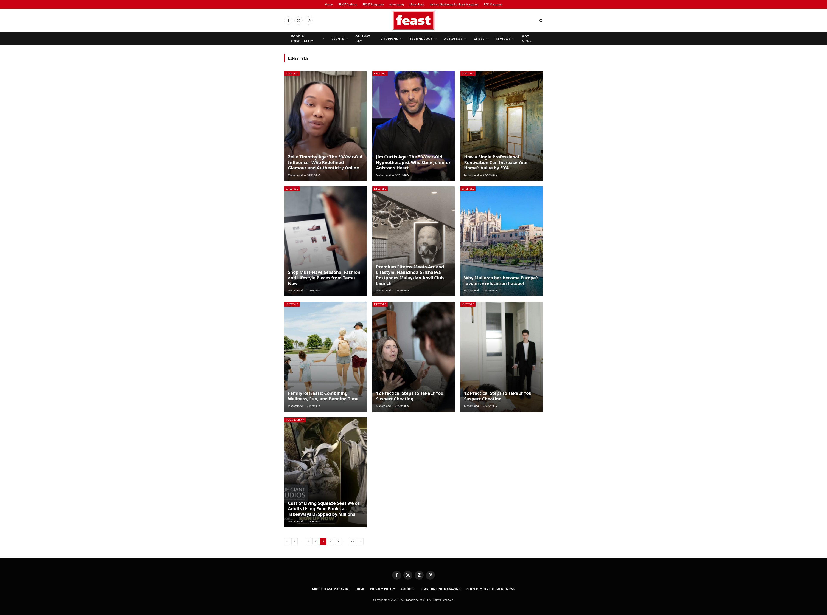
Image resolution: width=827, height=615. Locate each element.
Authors (408, 589)
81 (352, 541)
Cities (479, 39)
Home (329, 4)
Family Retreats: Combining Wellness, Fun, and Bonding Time (323, 395)
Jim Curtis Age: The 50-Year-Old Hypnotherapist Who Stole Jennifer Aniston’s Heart (413, 162)
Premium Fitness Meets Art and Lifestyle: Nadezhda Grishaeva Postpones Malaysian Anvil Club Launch (410, 275)
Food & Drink (295, 419)
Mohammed (295, 175)
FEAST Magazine (373, 4)
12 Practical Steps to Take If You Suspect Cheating (409, 395)
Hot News (527, 38)
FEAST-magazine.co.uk (412, 600)
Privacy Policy (382, 589)
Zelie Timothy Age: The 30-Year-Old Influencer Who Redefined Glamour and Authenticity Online (325, 162)
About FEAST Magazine (331, 589)
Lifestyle (292, 73)
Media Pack (416, 4)
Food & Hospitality (302, 38)
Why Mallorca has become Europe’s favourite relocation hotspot (501, 280)
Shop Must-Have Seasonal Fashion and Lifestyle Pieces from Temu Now (324, 278)
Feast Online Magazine (440, 589)
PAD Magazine (493, 4)
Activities (453, 39)
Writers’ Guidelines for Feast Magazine (454, 4)
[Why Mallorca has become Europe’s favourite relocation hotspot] (501, 241)
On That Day (362, 38)
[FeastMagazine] (413, 20)
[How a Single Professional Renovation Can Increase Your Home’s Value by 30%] (501, 126)
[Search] (541, 20)
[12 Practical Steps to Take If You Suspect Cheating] (413, 357)
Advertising (396, 4)
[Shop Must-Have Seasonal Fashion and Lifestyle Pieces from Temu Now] (325, 241)
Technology (421, 39)
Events (337, 39)
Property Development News (490, 589)
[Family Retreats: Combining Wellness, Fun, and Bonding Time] (325, 357)
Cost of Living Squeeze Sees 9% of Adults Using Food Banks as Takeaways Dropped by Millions (323, 508)
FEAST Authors (347, 4)
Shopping (389, 39)
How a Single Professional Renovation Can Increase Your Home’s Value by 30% (496, 162)
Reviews (503, 39)
